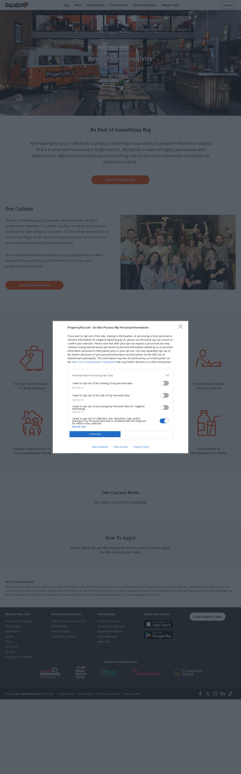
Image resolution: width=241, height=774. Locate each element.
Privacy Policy (141, 446)
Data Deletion (100, 446)
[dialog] (120, 387)
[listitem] (120, 375)
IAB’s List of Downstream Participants (93, 362)
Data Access (121, 446)
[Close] (181, 327)
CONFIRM (95, 434)
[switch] (164, 383)
